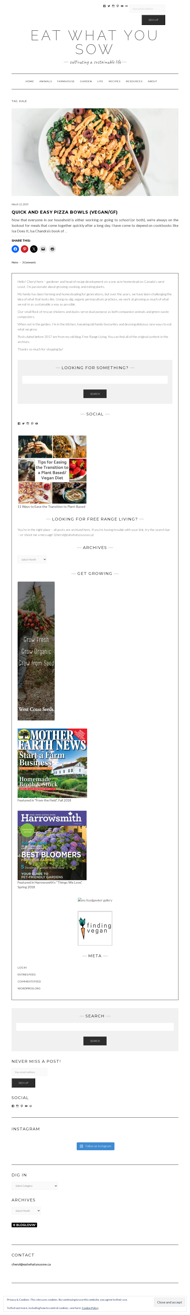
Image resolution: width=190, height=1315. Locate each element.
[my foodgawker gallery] (95, 900)
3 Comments (29, 262)
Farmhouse (66, 81)
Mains (15, 262)
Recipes (114, 81)
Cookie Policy (90, 1308)
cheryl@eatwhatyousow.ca (31, 1264)
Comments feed (29, 981)
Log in (22, 967)
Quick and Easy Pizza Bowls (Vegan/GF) (65, 212)
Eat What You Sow (95, 42)
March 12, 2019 (20, 204)
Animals (45, 81)
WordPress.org (29, 988)
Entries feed (26, 974)
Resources (134, 81)
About (152, 81)
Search (95, 393)
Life (100, 81)
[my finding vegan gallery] (95, 928)
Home (29, 81)
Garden (86, 81)
